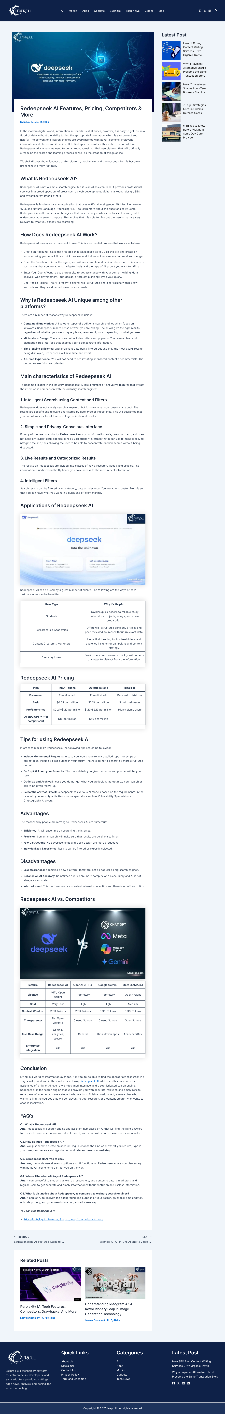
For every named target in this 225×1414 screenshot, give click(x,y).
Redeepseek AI (90, 1081)
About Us (67, 1361)
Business (115, 10)
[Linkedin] (188, 1383)
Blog (161, 10)
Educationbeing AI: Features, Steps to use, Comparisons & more (63, 1219)
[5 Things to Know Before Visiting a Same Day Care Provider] (171, 133)
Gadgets (99, 10)
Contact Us (68, 1370)
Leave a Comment (30, 1317)
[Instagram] (209, 10)
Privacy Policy (70, 1374)
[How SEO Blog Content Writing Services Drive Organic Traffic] (171, 50)
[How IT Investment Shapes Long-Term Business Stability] (171, 92)
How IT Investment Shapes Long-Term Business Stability (195, 88)
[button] (216, 11)
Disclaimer (67, 1365)
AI (62, 10)
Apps (85, 10)
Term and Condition (73, 1378)
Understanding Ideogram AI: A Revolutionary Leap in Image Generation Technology (108, 1309)
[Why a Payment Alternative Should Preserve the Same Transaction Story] (171, 71)
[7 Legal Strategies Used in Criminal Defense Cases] (171, 112)
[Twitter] (204, 10)
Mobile (73, 10)
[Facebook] (173, 1383)
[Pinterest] (199, 10)
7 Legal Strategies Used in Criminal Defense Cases (194, 109)
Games (149, 10)
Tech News (133, 10)
